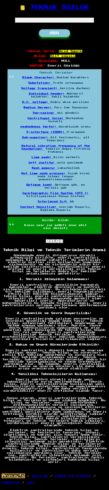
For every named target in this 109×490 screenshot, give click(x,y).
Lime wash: (43, 157)
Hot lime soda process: (44, 174)
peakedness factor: (39, 127)
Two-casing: (44, 113)
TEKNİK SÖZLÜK (59, 7)
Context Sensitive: (39, 207)
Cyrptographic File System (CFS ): (55, 193)
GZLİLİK (40, 476)
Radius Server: (39, 108)
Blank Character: (39, 78)
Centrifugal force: (47, 118)
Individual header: (47, 94)
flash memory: (44, 168)
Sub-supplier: (36, 138)
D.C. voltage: (36, 102)
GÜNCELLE (11, 482)
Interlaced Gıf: (53, 202)
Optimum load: (40, 185)
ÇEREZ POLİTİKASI (73, 476)
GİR (30, 482)
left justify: (42, 163)
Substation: (40, 83)
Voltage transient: (40, 88)
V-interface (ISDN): (47, 132)
